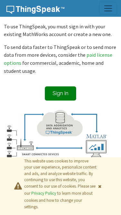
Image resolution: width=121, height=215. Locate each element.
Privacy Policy (43, 193)
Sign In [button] (60, 93)
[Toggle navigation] (108, 8)
